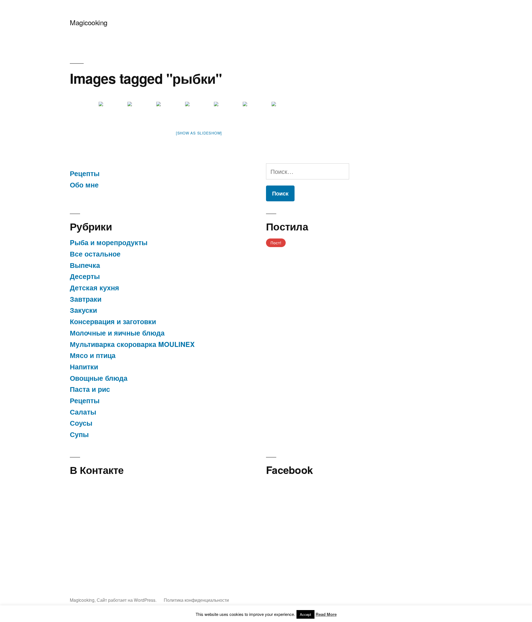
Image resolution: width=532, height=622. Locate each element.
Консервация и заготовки (113, 321)
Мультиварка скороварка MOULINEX (132, 344)
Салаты (83, 412)
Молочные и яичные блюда (117, 333)
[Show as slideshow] (199, 133)
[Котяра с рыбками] (112, 112)
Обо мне (84, 185)
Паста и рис (90, 389)
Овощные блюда (98, 378)
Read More (326, 614)
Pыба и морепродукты (108, 242)
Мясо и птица (93, 355)
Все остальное (95, 254)
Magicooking (89, 22)
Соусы (81, 423)
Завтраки (85, 299)
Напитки (84, 367)
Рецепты (84, 173)
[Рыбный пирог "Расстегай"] (141, 112)
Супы (79, 434)
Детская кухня (94, 288)
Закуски (83, 310)
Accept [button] (305, 614)
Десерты (85, 276)
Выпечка (85, 265)
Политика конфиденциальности (196, 600)
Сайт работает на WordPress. (127, 600)
